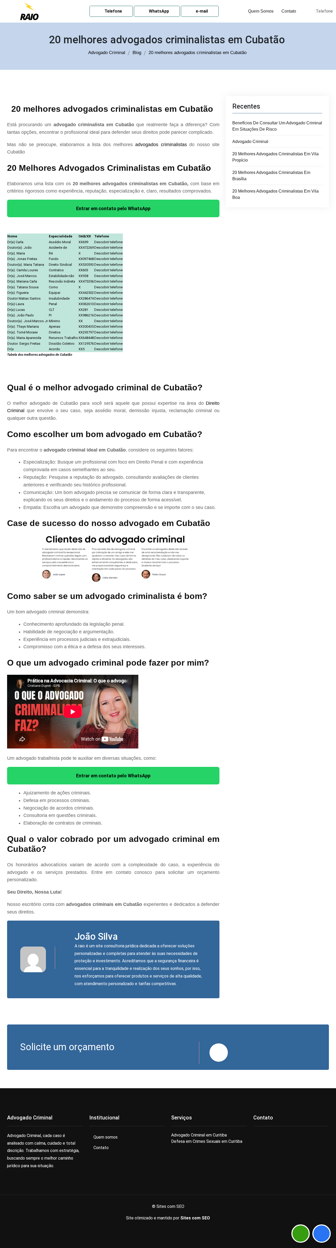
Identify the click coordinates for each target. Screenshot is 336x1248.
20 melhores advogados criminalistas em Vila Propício (275, 157)
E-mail (201, 11)
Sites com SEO (195, 1217)
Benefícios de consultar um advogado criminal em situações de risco (277, 126)
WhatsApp (158, 11)
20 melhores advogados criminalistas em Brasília (271, 175)
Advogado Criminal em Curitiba (199, 1135)
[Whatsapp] (300, 1233)
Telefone (112, 11)
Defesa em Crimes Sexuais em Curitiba (206, 1141)
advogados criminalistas (161, 144)
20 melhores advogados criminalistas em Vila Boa (275, 194)
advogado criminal (250, 141)
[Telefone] (321, 1233)
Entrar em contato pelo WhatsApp (113, 208)
